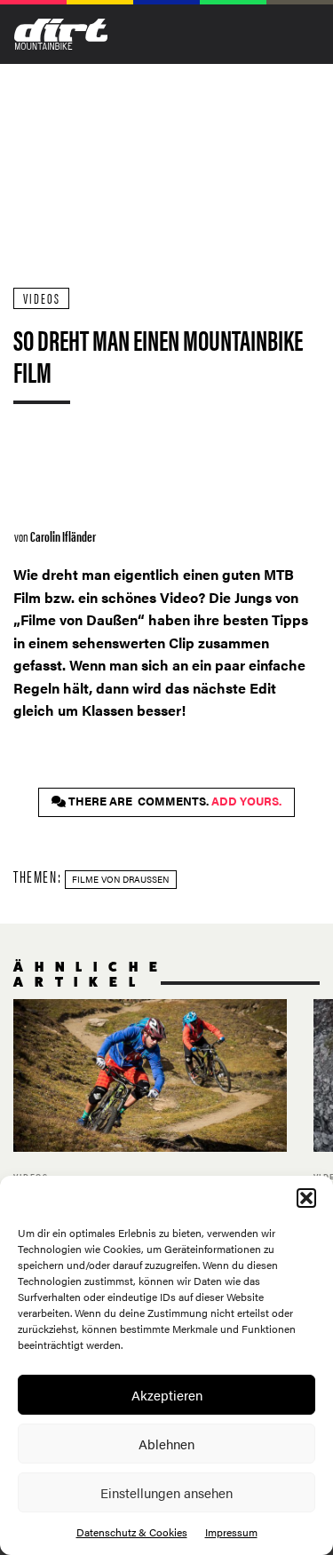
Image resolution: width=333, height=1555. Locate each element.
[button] (306, 1198)
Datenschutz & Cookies (131, 1532)
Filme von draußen (120, 879)
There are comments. (173, 801)
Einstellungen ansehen (166, 1492)
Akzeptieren (166, 1394)
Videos (41, 298)
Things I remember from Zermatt (150, 1115)
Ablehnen (166, 1443)
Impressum (231, 1532)
